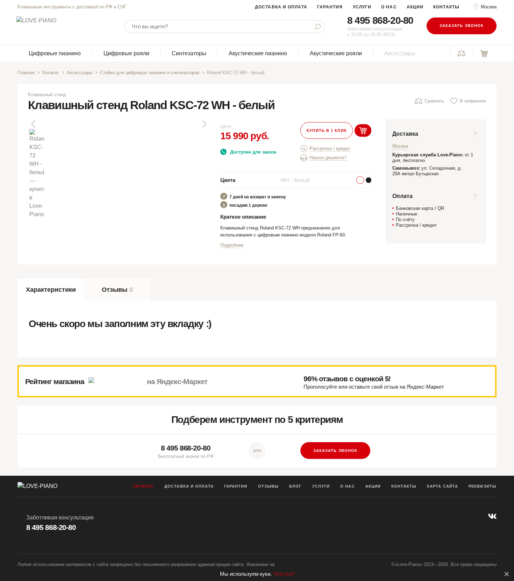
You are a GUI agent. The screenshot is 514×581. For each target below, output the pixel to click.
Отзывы (268, 486)
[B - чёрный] (368, 180)
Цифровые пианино (55, 53)
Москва (489, 6)
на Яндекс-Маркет (177, 381)
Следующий (204, 123)
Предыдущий (34, 123)
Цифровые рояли (126, 53)
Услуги (362, 7)
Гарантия (330, 7)
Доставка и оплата (281, 7)
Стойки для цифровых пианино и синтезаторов (149, 72)
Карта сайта (442, 486)
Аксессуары (399, 53)
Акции (415, 7)
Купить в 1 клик (327, 130)
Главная (26, 72)
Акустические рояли (336, 53)
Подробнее (231, 245)
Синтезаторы (189, 53)
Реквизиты (483, 486)
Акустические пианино (258, 53)
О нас (389, 7)
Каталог (50, 72)
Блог (295, 486)
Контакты (446, 7)
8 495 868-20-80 (380, 20)
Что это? (283, 574)
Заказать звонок (462, 25)
